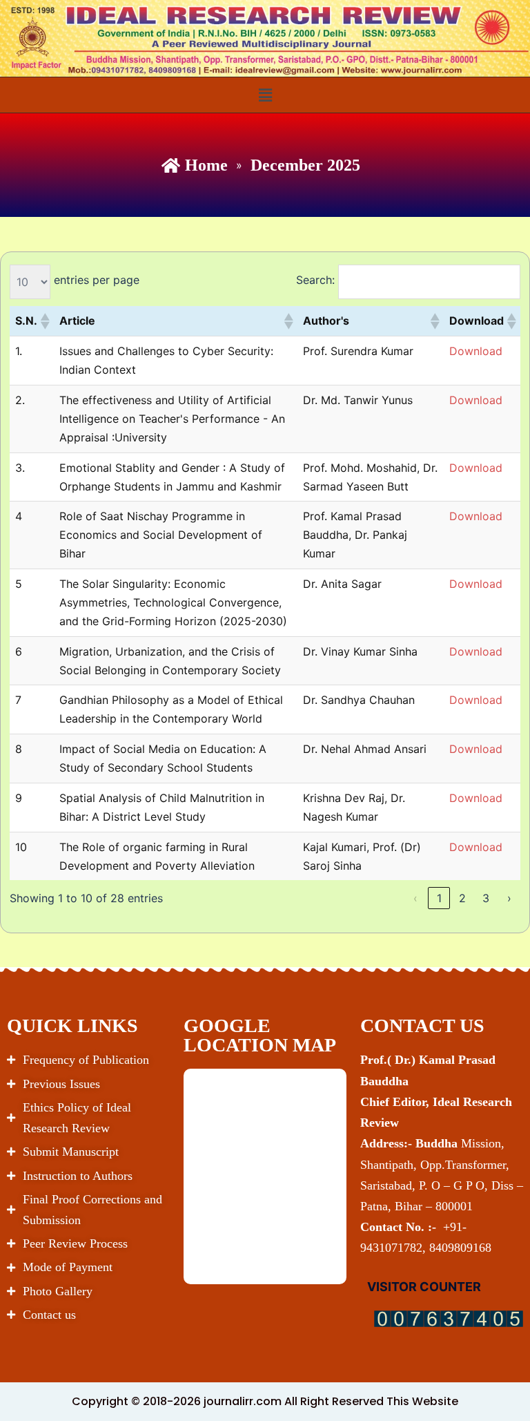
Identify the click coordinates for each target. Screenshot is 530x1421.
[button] (265, 95)
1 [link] (439, 898)
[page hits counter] (448, 1318)
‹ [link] (415, 898)
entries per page (96, 280)
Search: (315, 280)
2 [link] (462, 898)
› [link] (509, 898)
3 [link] (485, 898)
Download (475, 351)
